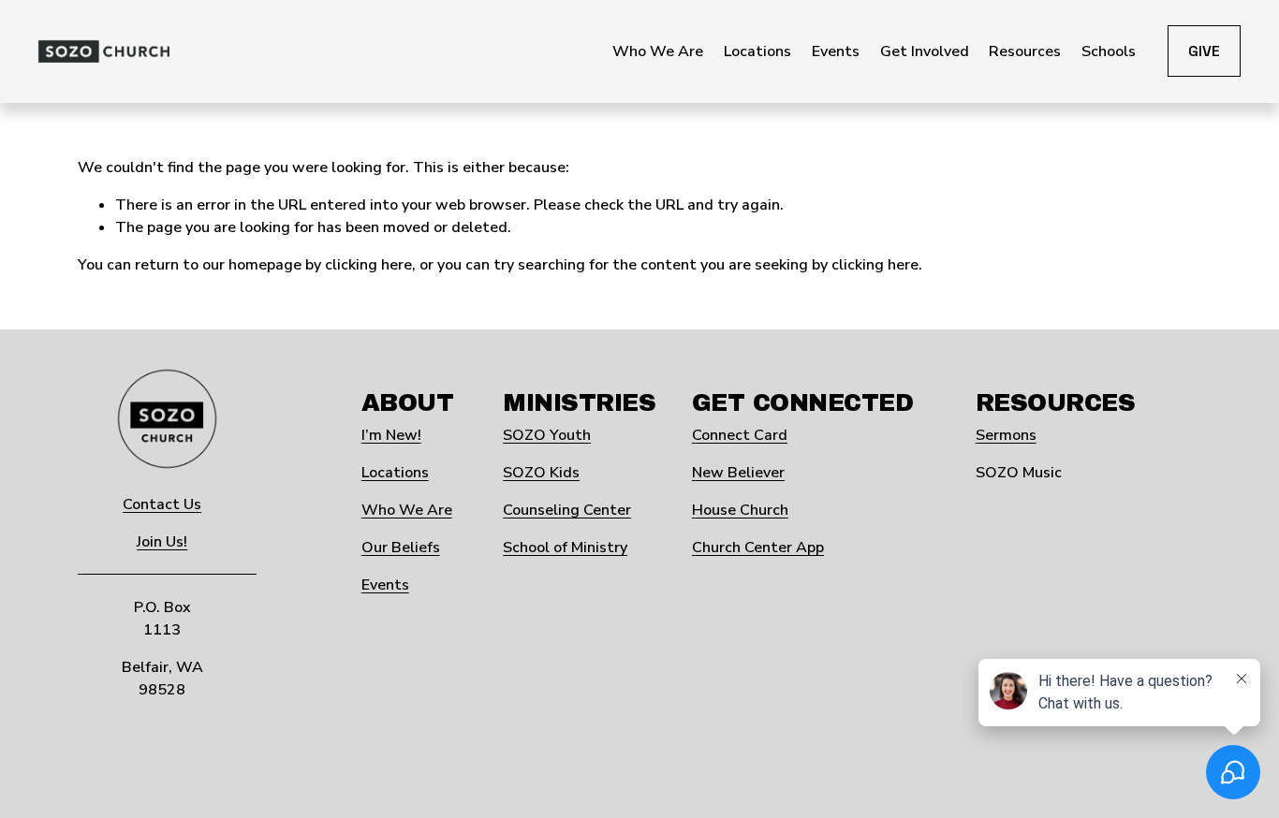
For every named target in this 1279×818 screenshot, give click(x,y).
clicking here (368, 265)
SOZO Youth (547, 435)
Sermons (1006, 435)
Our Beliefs (400, 547)
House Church (740, 510)
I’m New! (391, 435)
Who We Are (406, 510)
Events (385, 585)
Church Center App (758, 547)
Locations (395, 472)
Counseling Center (567, 510)
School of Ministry (565, 547)
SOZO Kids (541, 472)
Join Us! (162, 542)
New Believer (738, 472)
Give (1204, 51)
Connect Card (739, 435)
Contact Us (162, 504)
